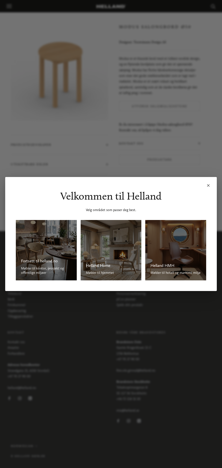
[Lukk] (208, 185)
